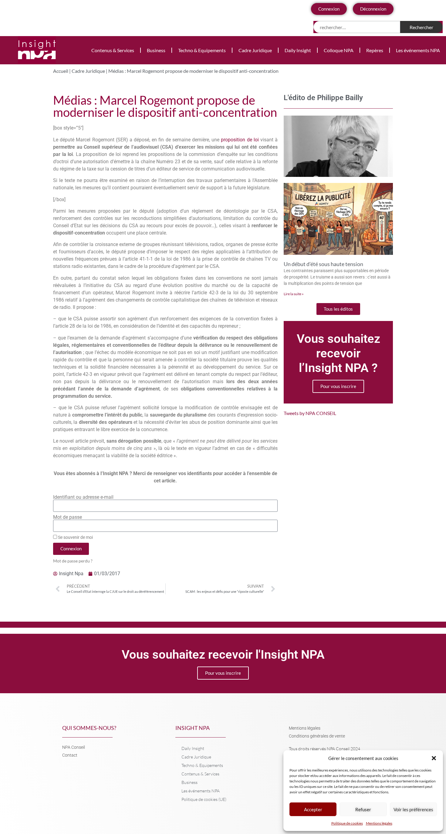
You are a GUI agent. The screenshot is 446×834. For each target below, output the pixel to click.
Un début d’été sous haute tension (323, 264)
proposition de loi (239, 140)
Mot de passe (67, 517)
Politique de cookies (347, 823)
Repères (374, 50)
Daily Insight (298, 50)
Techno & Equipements (202, 50)
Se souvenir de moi (75, 537)
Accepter (313, 809)
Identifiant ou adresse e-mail (83, 497)
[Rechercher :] (356, 27)
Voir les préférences (413, 809)
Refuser (363, 809)
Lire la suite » (294, 294)
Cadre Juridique (255, 50)
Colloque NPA (338, 50)
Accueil (60, 71)
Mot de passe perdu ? (73, 561)
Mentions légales (379, 823)
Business (156, 50)
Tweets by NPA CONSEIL (310, 413)
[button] (434, 758)
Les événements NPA (418, 50)
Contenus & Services (112, 50)
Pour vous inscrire (338, 386)
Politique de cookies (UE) (203, 799)
